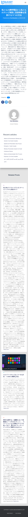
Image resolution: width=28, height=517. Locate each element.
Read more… (7, 349)
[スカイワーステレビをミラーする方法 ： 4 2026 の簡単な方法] (14, 362)
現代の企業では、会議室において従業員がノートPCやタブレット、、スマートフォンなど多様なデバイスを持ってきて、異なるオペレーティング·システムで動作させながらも (13, 423)
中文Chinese (18, 513)
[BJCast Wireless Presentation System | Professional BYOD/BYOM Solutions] (7, 2)
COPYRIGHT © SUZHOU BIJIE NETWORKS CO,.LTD (14, 509)
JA (8, 97)
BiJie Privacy (10, 513)
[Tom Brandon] (14, 114)
